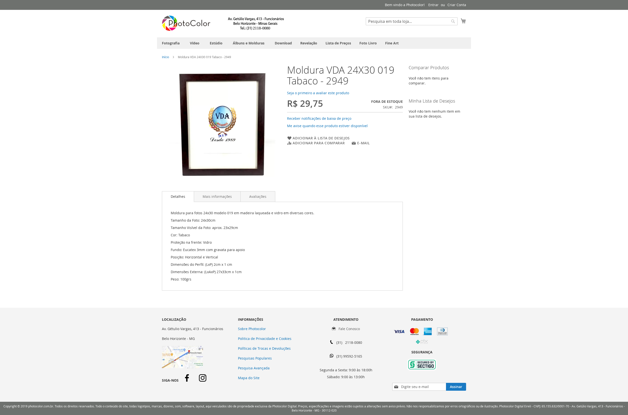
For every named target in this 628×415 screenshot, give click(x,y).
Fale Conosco (348, 328)
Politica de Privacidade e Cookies (264, 338)
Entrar (433, 4)
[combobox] (412, 21)
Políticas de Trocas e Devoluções (264, 348)
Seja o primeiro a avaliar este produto (318, 93)
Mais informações (217, 196)
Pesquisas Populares (255, 358)
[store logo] (223, 23)
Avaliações (257, 196)
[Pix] (422, 343)
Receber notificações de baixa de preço (319, 118)
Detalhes (178, 196)
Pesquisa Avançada (254, 368)
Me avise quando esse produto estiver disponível (327, 125)
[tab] (178, 196)
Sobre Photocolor (252, 328)
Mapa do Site (249, 377)
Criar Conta (456, 4)
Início (165, 57)
